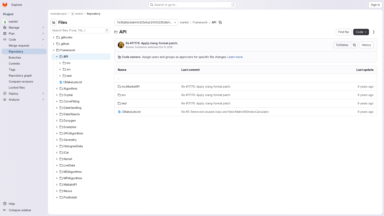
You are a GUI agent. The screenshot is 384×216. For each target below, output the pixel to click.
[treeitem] (80, 37)
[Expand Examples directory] (56, 127)
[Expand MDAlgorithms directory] (56, 171)
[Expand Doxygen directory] (56, 120)
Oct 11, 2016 (166, 47)
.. (118, 78)
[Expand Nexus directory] (56, 191)
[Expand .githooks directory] (53, 37)
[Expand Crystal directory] (56, 95)
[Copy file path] (220, 22)
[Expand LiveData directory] (56, 165)
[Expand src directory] (60, 69)
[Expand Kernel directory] (56, 159)
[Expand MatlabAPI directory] (56, 184)
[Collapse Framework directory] (53, 50)
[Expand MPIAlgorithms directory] (56, 178)
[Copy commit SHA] (354, 45)
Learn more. (235, 57)
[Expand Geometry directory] (56, 139)
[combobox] (80, 30)
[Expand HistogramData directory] (56, 146)
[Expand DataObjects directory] (56, 114)
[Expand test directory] (60, 75)
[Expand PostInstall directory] (56, 197)
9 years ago (366, 86)
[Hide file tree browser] (53, 22)
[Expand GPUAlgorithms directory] (56, 133)
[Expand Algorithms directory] (56, 88)
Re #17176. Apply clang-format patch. (152, 43)
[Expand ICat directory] (56, 152)
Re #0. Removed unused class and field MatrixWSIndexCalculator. (225, 111)
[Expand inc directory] (60, 63)
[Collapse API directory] (56, 56)
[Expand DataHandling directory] (56, 107)
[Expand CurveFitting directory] (56, 101)
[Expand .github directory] (53, 43)
